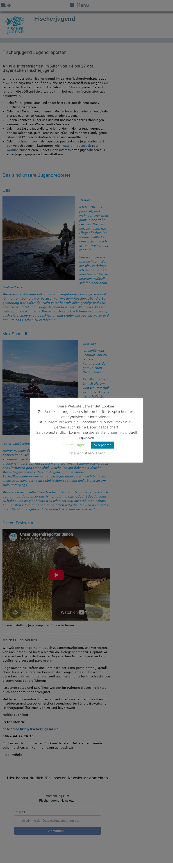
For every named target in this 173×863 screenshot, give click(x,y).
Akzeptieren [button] (102, 445)
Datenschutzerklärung (86, 453)
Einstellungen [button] (73, 445)
